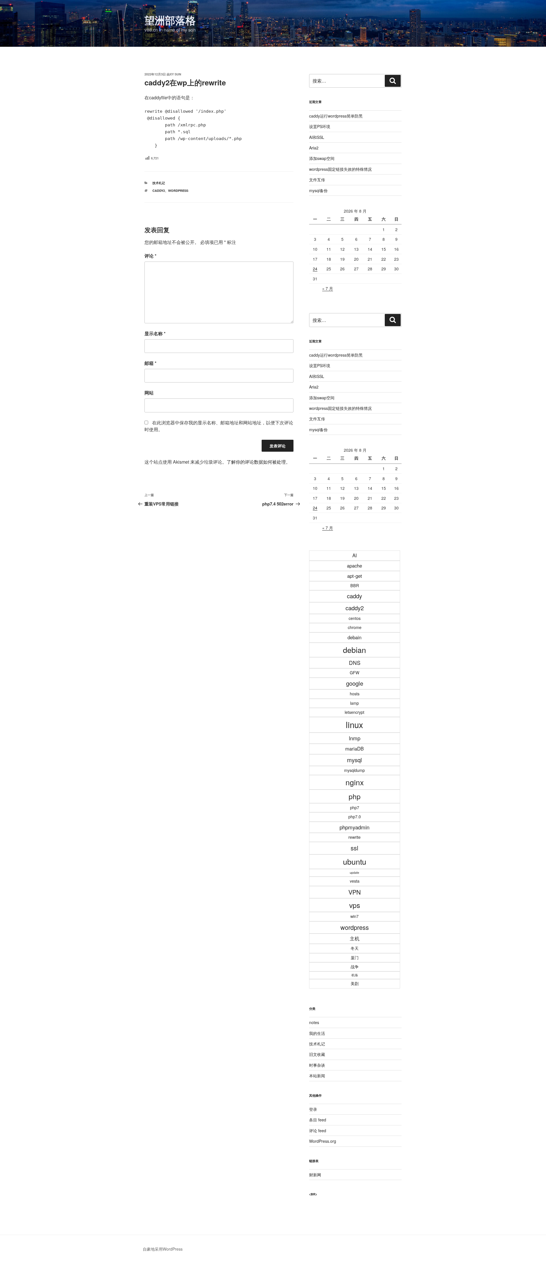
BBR (354, 585)
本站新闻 (317, 1075)
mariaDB (354, 748)
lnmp (354, 738)
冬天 (355, 948)
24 (315, 269)
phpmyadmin (354, 827)
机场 (354, 975)
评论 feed (317, 1130)
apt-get (354, 575)
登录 (313, 1109)
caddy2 (158, 190)
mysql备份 (318, 190)
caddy (354, 596)
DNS (354, 662)
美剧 (355, 983)
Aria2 (313, 148)
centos (355, 618)
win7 (354, 916)
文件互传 (317, 179)
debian (354, 649)
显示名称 (155, 333)
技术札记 (158, 183)
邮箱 (150, 363)
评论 (150, 255)
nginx (355, 782)
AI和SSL (316, 137)
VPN (354, 891)
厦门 (355, 957)
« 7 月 (327, 288)
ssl (354, 847)
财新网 (315, 1174)
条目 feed (317, 1120)
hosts (354, 693)
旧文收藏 (317, 1054)
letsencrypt (354, 712)
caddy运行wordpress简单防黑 (336, 116)
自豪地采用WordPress (163, 1249)
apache (354, 565)
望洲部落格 (170, 20)
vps (354, 905)
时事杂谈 (317, 1065)
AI (354, 555)
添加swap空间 (321, 158)
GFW (354, 672)
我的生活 (317, 1033)
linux (354, 724)
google (354, 683)
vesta (354, 881)
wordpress (178, 190)
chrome (354, 627)
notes (314, 1022)
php (355, 796)
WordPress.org (322, 1141)
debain (354, 637)
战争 (355, 966)
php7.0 (354, 816)
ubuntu (354, 861)
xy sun (175, 74)
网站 (149, 392)
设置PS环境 (319, 126)
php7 (354, 807)
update (354, 872)
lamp (354, 703)
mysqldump (354, 770)
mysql (354, 760)
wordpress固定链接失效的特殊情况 (340, 169)
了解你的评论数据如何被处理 (256, 462)
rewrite (354, 837)
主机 (354, 938)
